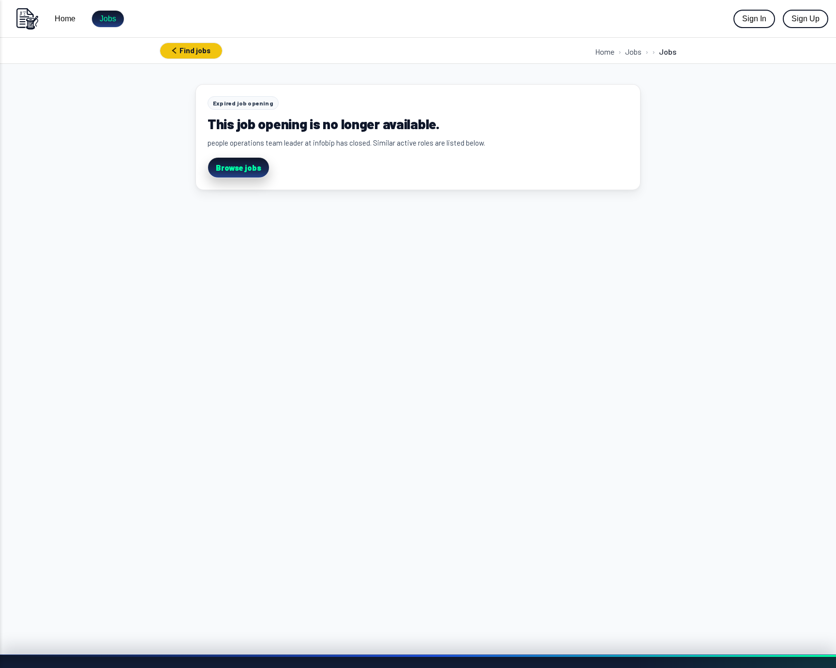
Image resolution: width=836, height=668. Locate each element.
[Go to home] (27, 19)
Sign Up (805, 19)
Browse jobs (238, 167)
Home (65, 19)
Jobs (108, 19)
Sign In (754, 19)
